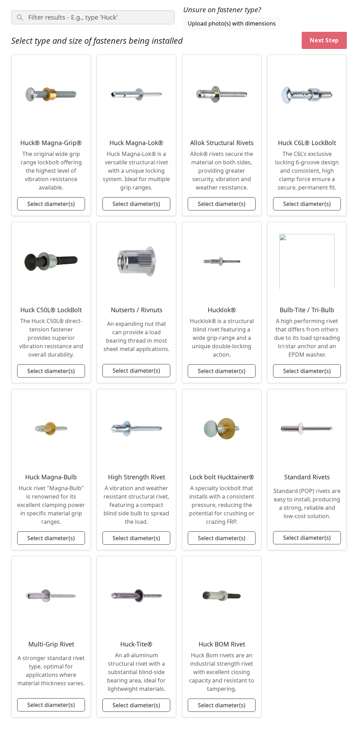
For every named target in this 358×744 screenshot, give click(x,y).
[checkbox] (51, 135)
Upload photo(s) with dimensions (232, 23)
